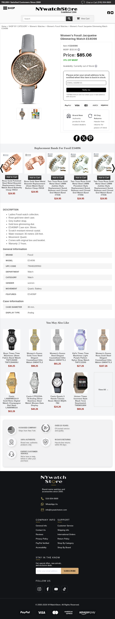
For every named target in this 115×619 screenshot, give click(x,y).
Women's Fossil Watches (57, 26)
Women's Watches (37, 26)
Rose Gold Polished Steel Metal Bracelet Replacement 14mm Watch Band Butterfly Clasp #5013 (12, 185)
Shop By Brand (64, 547)
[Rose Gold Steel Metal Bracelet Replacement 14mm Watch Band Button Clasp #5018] (34, 163)
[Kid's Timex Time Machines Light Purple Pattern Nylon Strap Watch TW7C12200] (80, 340)
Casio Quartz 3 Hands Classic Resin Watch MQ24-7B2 (57, 399)
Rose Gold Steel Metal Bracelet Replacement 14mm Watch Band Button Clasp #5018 (34, 184)
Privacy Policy (42, 539)
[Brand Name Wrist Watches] (57, 9)
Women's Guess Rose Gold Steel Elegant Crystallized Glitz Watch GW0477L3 (103, 357)
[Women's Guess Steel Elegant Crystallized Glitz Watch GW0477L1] (57, 340)
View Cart (85, 18)
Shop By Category (66, 543)
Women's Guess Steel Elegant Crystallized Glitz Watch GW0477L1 (57, 356)
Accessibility (41, 547)
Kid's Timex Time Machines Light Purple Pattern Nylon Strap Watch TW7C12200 (80, 357)
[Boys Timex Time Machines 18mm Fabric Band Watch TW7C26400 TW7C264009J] (11, 340)
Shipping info (63, 530)
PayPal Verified (42, 543)
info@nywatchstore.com (56, 510)
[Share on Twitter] (83, 141)
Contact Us (41, 530)
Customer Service (65, 526)
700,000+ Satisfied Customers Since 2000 (21, 2)
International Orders (66, 534)
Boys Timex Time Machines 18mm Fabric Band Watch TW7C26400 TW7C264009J (12, 357)
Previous (1, 168)
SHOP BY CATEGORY (18, 26)
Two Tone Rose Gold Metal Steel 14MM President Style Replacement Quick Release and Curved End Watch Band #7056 (81, 188)
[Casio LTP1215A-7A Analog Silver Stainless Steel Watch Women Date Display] (34, 383)
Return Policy (63, 539)
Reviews (39, 534)
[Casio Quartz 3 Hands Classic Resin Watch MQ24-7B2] (57, 383)
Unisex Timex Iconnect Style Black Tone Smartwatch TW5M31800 (80, 400)
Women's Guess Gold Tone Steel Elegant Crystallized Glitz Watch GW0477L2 (34, 357)
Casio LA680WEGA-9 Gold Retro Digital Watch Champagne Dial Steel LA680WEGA (12, 402)
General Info (41, 526)
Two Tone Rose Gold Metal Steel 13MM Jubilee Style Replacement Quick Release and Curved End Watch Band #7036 (104, 188)
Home (4, 26)
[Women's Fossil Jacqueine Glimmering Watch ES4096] (28, 103)
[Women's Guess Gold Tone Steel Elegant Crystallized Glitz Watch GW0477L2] (34, 340)
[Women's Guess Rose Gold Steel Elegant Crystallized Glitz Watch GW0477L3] (103, 340)
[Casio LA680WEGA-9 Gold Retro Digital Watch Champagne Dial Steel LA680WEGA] (11, 383)
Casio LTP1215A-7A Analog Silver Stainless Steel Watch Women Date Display (34, 400)
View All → (103, 389)
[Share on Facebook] (76, 141)
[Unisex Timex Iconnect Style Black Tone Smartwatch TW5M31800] (80, 383)
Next (113, 168)
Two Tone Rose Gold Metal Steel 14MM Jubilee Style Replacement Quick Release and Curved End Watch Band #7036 (58, 188)
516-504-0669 (52, 498)
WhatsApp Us (52, 504)
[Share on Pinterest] (90, 141)
